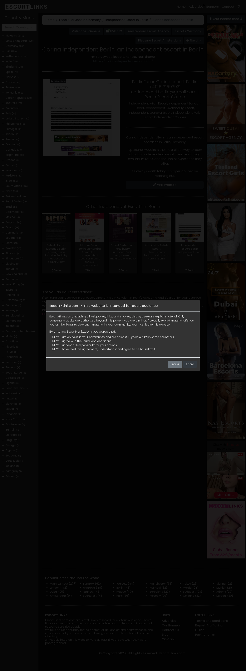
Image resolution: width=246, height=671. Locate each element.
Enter (190, 364)
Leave (174, 364)
